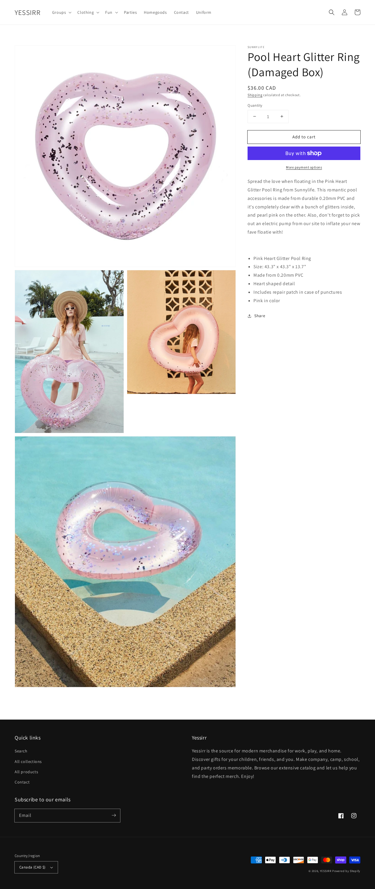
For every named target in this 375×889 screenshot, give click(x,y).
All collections (28, 761)
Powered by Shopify (346, 871)
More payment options (304, 167)
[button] (331, 12)
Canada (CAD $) (32, 867)
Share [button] (259, 315)
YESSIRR (326, 871)
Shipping (255, 95)
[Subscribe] (113, 815)
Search (21, 751)
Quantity (255, 105)
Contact (22, 782)
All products (26, 771)
